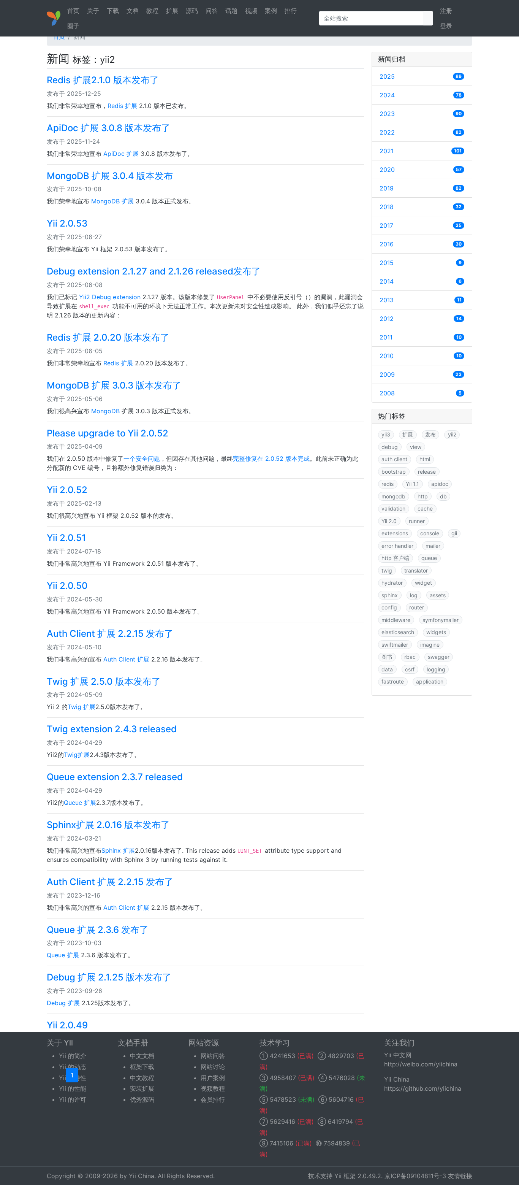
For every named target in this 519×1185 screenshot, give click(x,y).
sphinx (389, 595)
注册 (446, 10)
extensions (394, 533)
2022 (421, 132)
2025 (421, 76)
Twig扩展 (77, 754)
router (416, 607)
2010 (421, 356)
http (423, 496)
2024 (421, 95)
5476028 (342, 1078)
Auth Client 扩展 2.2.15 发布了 (110, 633)
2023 (421, 113)
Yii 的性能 (72, 1088)
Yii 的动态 (72, 1067)
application (429, 681)
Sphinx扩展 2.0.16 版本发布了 (108, 824)
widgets (436, 632)
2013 (421, 300)
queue (429, 558)
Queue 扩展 (80, 802)
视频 (251, 10)
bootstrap (393, 471)
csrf (410, 669)
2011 (421, 337)
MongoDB (105, 411)
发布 (430, 434)
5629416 (282, 1121)
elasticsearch (397, 632)
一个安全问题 (141, 458)
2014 (421, 281)
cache (425, 508)
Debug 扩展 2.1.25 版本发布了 (109, 977)
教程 (152, 10)
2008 (421, 393)
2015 (421, 263)
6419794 (340, 1121)
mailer (433, 546)
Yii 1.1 (412, 484)
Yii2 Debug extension (110, 297)
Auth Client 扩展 (126, 659)
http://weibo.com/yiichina (420, 1064)
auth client (394, 459)
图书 (386, 657)
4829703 (341, 1056)
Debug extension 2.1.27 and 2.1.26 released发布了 (154, 271)
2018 (421, 207)
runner (417, 521)
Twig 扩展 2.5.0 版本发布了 (104, 681)
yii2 (452, 434)
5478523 (283, 1099)
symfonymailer (440, 620)
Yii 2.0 (389, 521)
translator (416, 570)
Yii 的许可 (72, 1099)
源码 (192, 10)
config (389, 607)
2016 (421, 244)
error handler (397, 546)
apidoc (439, 484)
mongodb (393, 496)
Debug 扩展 (63, 1003)
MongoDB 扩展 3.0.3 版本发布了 (114, 385)
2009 (421, 374)
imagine (430, 644)
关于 (93, 10)
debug (389, 447)
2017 (421, 225)
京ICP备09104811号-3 (415, 1176)
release (427, 471)
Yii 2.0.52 (67, 489)
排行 (291, 10)
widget (423, 582)
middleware (395, 620)
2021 (421, 151)
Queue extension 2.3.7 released (115, 776)
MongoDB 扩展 (112, 201)
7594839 (337, 1143)
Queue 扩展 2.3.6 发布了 (98, 929)
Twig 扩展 (81, 707)
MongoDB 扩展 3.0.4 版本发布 (110, 175)
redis (387, 484)
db (443, 496)
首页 (73, 10)
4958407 (283, 1078)
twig (386, 570)
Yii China (141, 1176)
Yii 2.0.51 (66, 537)
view (415, 447)
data (387, 669)
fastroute (392, 681)
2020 (421, 169)
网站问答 (213, 1056)
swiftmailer (394, 644)
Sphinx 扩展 (118, 850)
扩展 (172, 10)
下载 (113, 10)
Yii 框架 (345, 1176)
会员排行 (213, 1099)
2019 (421, 188)
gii (454, 533)
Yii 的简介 (72, 1056)
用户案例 (213, 1078)
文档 (133, 10)
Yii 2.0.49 (67, 1025)
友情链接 (460, 1176)
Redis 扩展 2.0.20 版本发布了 (108, 337)
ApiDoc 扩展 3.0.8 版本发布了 (108, 127)
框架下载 (142, 1067)
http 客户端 (395, 558)
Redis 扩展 (122, 105)
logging (436, 669)
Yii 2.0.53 (67, 223)
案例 (271, 10)
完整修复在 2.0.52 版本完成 (271, 458)
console (429, 533)
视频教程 (213, 1088)
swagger (438, 657)
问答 (212, 10)
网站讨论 (213, 1067)
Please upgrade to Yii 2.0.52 (107, 433)
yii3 (385, 434)
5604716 (341, 1099)
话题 (231, 10)
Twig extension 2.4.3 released (112, 728)
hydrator (392, 582)
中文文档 (142, 1056)
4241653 (282, 1056)
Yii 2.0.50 (67, 585)
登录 (446, 26)
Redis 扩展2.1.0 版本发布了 (103, 80)
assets (438, 595)
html (424, 459)
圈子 (73, 26)
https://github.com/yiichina (422, 1088)
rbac (410, 657)
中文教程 (142, 1078)
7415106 (281, 1143)
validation (393, 508)
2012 (421, 318)
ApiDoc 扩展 (121, 153)
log (414, 595)
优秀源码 (142, 1099)
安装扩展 (142, 1088)
